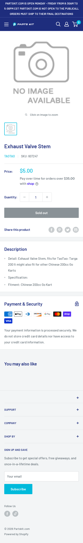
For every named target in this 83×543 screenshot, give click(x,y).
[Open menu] (6, 24)
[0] (75, 24)
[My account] (66, 24)
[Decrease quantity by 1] (24, 197)
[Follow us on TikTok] (15, 514)
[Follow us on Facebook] (7, 514)
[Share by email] (76, 229)
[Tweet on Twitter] (68, 229)
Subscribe (18, 489)
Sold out (41, 213)
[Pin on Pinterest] (60, 229)
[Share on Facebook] (51, 229)
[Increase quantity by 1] (47, 197)
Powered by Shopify (16, 534)
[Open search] (58, 24)
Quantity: (10, 197)
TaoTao (9, 156)
